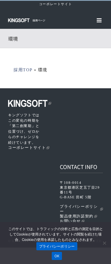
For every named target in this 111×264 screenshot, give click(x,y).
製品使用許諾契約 (76, 216)
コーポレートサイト (55, 4)
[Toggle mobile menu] (100, 20)
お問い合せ (70, 221)
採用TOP (22, 70)
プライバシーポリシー (79, 209)
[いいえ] (104, 243)
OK (57, 256)
